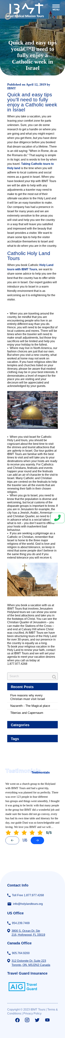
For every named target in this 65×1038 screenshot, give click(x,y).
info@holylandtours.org (28, 903)
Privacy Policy (32, 1013)
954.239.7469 (21, 923)
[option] (32, 805)
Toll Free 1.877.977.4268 (28, 895)
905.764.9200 (21, 953)
